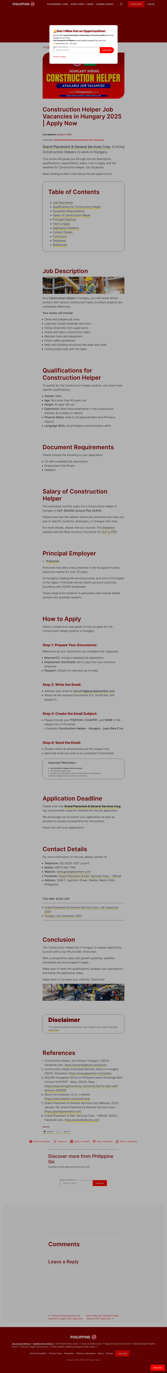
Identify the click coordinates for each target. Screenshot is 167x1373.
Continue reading (59, 57)
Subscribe (106, 50)
